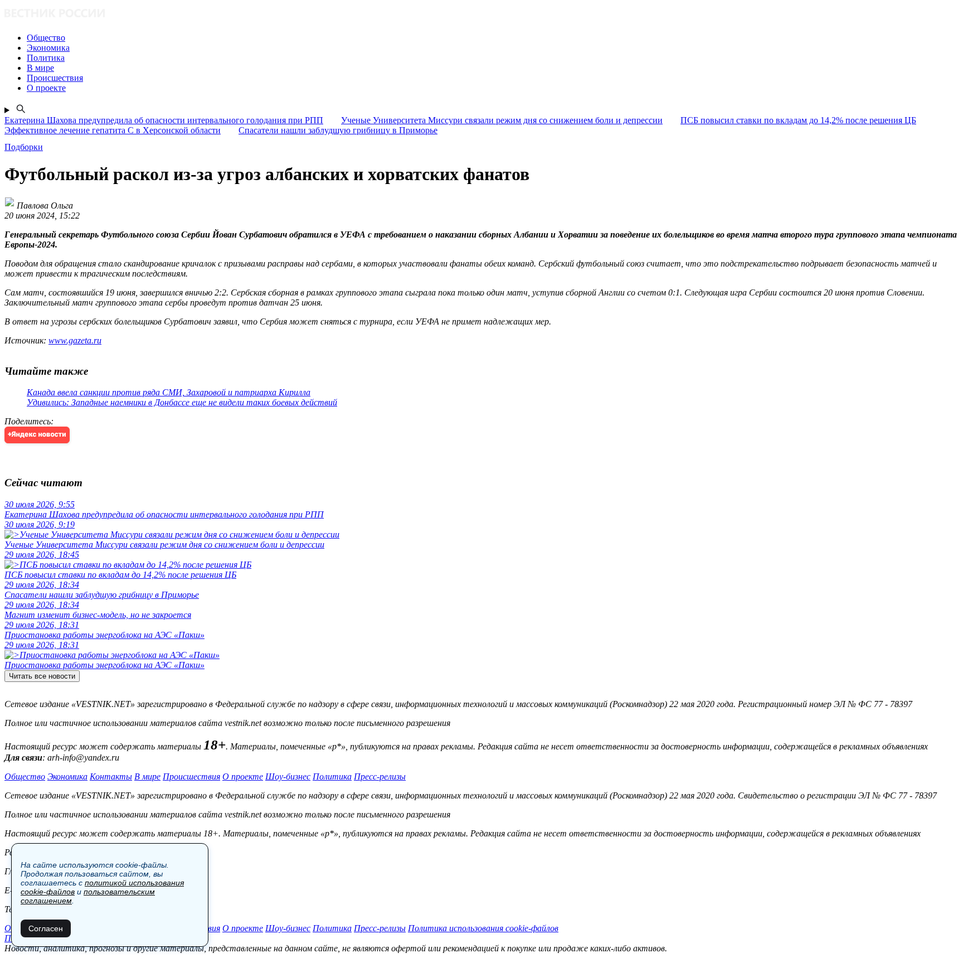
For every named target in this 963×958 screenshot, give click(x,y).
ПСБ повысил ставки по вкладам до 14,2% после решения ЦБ (798, 120)
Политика (332, 776)
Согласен (45, 928)
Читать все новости (42, 676)
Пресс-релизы (380, 776)
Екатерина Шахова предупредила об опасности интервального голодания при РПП (163, 120)
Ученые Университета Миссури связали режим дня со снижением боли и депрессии (502, 120)
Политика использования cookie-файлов (483, 928)
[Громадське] (481, 14)
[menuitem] (493, 38)
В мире (147, 776)
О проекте (242, 776)
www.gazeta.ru (74, 340)
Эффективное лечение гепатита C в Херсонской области (112, 130)
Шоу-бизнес (287, 776)
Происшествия (191, 776)
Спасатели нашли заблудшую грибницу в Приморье (338, 130)
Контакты (111, 776)
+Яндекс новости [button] (37, 434)
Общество (24, 776)
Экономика (67, 776)
